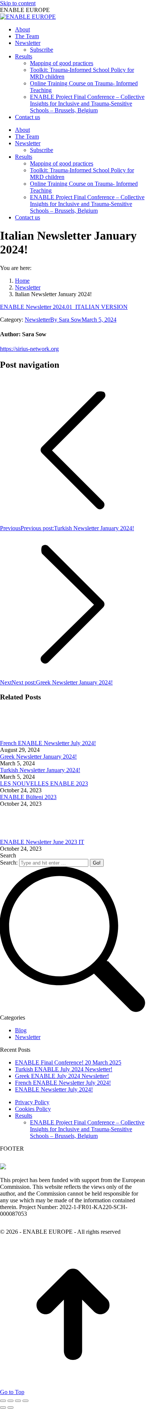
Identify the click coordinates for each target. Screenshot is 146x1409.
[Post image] (20, 736)
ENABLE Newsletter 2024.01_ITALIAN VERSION (64, 307)
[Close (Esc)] (3, 1401)
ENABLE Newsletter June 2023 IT (42, 842)
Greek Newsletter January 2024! (38, 756)
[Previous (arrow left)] (3, 1407)
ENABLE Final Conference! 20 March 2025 (68, 1062)
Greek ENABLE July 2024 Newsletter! (62, 1076)
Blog (21, 1030)
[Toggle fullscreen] (18, 1401)
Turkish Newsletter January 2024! (40, 770)
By (66, 319)
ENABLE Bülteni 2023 (28, 797)
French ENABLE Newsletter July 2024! (48, 743)
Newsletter (37, 319)
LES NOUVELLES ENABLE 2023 (44, 783)
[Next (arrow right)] (10, 1407)
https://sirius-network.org (29, 349)
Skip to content (18, 3)
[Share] (10, 1401)
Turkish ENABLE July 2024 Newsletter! (63, 1069)
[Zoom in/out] (25, 1401)
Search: (9, 862)
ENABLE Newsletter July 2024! (54, 1089)
